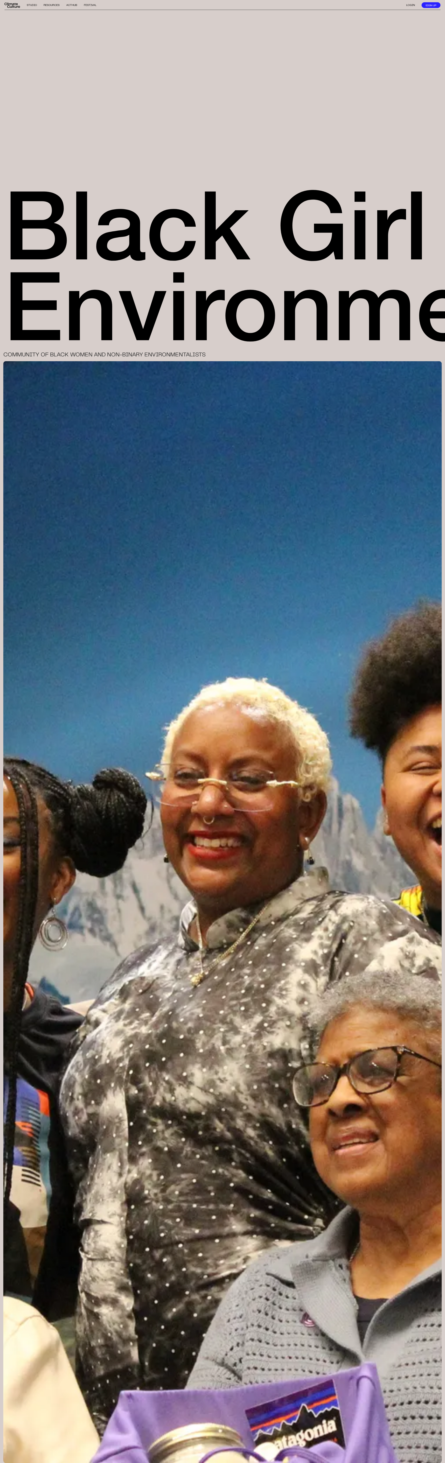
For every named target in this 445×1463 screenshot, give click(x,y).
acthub (71, 5)
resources (52, 5)
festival (90, 5)
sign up (431, 5)
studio (32, 5)
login (410, 5)
